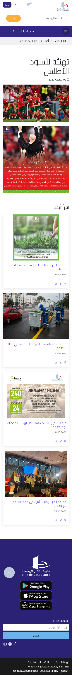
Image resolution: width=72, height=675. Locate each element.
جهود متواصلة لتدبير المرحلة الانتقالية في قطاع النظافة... (36, 346)
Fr (15, 4)
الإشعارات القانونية (38, 662)
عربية (7, 4)
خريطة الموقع (61, 662)
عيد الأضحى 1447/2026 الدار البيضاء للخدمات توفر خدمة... (36, 425)
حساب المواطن (27, 31)
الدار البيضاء (60, 41)
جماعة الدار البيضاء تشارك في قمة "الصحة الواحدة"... (39, 504)
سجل (36, 635)
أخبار (47, 41)
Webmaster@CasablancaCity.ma (45, 666)
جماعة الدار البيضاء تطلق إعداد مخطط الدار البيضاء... (39, 267)
